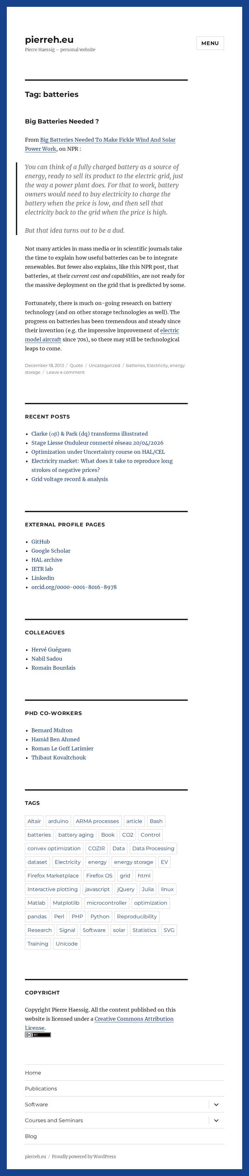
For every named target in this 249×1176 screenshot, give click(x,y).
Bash (156, 821)
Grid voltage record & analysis (69, 479)
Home (33, 1073)
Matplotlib (66, 903)
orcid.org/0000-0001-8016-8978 (74, 587)
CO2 (127, 835)
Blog (31, 1136)
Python (100, 916)
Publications (41, 1089)
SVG (169, 930)
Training (38, 944)
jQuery (126, 889)
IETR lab (42, 569)
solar (119, 930)
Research (40, 930)
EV (164, 862)
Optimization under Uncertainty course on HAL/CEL (98, 452)
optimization (150, 903)
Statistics (144, 930)
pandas (37, 916)
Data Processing (153, 848)
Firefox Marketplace (53, 876)
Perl (59, 916)
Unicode (67, 944)
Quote (76, 365)
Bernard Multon (52, 730)
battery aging (76, 835)
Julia (148, 889)
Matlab (36, 903)
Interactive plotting (53, 889)
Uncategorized (104, 365)
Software (94, 930)
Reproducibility (137, 916)
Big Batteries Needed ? (62, 121)
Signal (67, 930)
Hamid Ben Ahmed (55, 739)
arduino (58, 821)
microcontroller (107, 903)
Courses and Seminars (54, 1120)
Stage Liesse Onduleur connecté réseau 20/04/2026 (97, 443)
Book (108, 835)
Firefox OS (99, 876)
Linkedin (42, 578)
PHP (77, 916)
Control (150, 835)
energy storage (133, 862)
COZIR (96, 848)
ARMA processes (97, 821)
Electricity (157, 365)
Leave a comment (65, 372)
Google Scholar (50, 550)
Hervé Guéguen (51, 649)
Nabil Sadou (46, 658)
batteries (135, 365)
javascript (97, 889)
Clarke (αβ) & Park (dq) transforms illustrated (89, 433)
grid (125, 876)
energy (97, 862)
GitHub (40, 541)
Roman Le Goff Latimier (62, 748)
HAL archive (47, 560)
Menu (210, 43)
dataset (37, 862)
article (134, 821)
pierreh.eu (49, 39)
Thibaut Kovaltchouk (58, 757)
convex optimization (54, 848)
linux (167, 889)
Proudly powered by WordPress (84, 1156)
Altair (34, 821)
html (144, 876)
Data (119, 848)
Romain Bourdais (53, 667)
